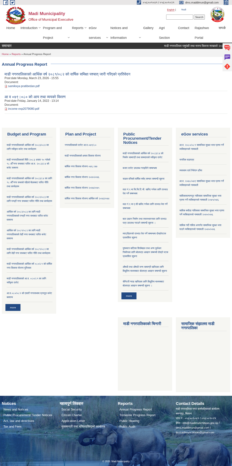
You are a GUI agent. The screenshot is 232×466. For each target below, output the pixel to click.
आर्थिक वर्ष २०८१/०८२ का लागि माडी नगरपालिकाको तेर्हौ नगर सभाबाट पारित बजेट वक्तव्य (26, 234)
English (171, 10)
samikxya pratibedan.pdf (24, 86)
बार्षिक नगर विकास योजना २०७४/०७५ (82, 187)
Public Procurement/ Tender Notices (27, 415)
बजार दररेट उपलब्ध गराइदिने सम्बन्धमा (140, 168)
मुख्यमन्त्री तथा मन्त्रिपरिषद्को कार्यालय (83, 426)
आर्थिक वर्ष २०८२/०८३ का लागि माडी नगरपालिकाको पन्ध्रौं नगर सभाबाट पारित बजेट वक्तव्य (27, 215)
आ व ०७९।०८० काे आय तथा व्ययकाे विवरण (35, 97)
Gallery (148, 28)
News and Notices (15, 409)
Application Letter (73, 421)
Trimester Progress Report (137, 415)
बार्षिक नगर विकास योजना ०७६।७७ (81, 166)
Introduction (29, 28)
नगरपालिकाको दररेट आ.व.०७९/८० (80, 144)
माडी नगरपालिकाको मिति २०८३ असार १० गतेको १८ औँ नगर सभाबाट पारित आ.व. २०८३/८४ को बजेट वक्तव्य (28, 163)
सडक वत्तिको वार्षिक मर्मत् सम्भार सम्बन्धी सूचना (143, 178)
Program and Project (52, 33)
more (13, 307)
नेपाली (183, 10)
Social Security (71, 409)
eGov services (95, 33)
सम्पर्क (222, 28)
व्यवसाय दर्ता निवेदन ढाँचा (190, 170)
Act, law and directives (18, 421)
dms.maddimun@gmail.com (192, 427)
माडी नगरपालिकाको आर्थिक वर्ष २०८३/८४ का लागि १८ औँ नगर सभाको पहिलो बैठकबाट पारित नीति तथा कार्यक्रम (29, 182)
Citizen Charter (71, 415)
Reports (77, 28)
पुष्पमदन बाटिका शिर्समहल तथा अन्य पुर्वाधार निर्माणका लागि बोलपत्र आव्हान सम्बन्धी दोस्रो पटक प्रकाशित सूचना (145, 252)
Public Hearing (129, 421)
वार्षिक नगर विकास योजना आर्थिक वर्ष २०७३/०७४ (87, 198)
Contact (183, 28)
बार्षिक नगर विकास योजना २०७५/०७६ (82, 177)
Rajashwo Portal (202, 33)
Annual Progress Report (135, 409)
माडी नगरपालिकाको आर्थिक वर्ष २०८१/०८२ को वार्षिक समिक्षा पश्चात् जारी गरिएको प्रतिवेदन (67, 74)
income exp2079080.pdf (23, 108)
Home (10, 28)
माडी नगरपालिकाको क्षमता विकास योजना (83, 155)
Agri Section (164, 33)
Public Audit (127, 426)
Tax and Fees (12, 426)
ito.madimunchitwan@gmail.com (195, 432)
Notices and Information (119, 33)
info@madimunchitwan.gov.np (200, 422)
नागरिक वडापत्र (186, 159)
